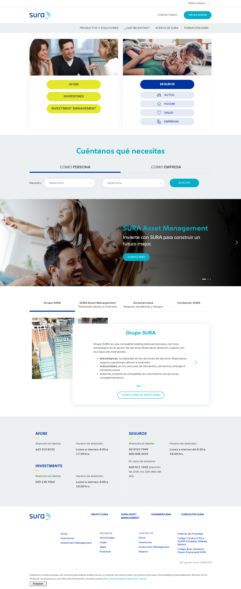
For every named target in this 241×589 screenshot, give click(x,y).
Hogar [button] (169, 103)
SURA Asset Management (130, 516)
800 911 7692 (138, 467)
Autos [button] (169, 94)
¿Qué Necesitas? (136, 27)
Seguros (106, 533)
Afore (64, 534)
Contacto (146, 533)
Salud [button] (168, 112)
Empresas (105, 551)
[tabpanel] (120, 242)
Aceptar (38, 583)
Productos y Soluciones (99, 27)
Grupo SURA (99, 514)
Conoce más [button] (136, 257)
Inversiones (67, 538)
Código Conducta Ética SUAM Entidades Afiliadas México (192, 541)
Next (236, 242)
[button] (167, 15)
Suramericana (161, 514)
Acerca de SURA (166, 27)
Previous (4, 242)
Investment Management (76, 543)
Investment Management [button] (73, 108)
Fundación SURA (196, 27)
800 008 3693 (138, 453)
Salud (103, 547)
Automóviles (107, 537)
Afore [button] (74, 84)
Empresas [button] (171, 121)
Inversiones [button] (74, 96)
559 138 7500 (45, 481)
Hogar (103, 542)
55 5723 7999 (138, 449)
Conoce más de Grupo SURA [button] (141, 395)
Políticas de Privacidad (190, 534)
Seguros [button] (167, 84)
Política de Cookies (136, 579)
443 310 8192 (45, 449)
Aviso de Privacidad (113, 579)
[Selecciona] (132, 183)
